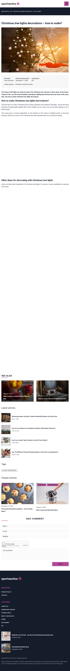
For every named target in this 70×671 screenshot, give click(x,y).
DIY (33, 80)
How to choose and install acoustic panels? (52, 399)
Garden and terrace (8, 609)
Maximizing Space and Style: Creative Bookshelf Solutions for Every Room (34, 416)
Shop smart (5, 622)
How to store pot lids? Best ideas (47, 510)
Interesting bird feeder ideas (20, 647)
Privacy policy (6, 592)
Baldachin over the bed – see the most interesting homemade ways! (32, 635)
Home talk (4, 606)
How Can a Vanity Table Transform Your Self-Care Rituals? (29, 440)
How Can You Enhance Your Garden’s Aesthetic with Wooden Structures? (34, 428)
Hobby (3, 619)
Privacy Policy (56, 663)
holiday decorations (9, 470)
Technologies (6, 613)
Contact (4, 595)
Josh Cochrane (9, 80)
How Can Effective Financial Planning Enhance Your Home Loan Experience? (35, 452)
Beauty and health (7, 616)
